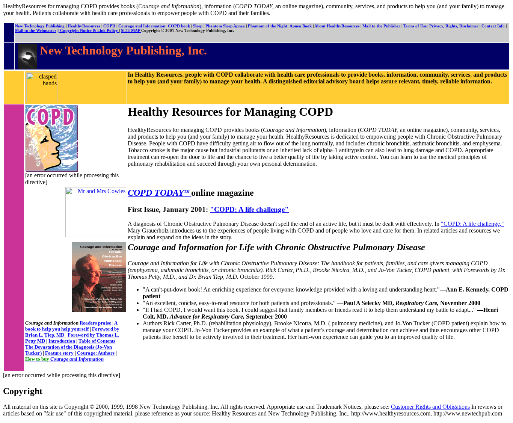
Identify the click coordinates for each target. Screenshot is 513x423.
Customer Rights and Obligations (430, 406)
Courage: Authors (96, 353)
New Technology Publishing (40, 26)
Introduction (61, 341)
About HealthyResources (336, 26)
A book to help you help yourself (71, 326)
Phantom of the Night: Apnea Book (280, 26)
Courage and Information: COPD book (154, 26)
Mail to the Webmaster (35, 30)
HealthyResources (84, 26)
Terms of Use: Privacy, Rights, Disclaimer (440, 26)
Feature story (59, 353)
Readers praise (96, 323)
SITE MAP (131, 30)
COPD (109, 26)
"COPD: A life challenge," (472, 224)
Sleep (197, 26)
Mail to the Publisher (381, 26)
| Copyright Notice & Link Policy (88, 30)
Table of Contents (96, 341)
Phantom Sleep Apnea (225, 26)
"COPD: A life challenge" (249, 209)
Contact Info (493, 26)
